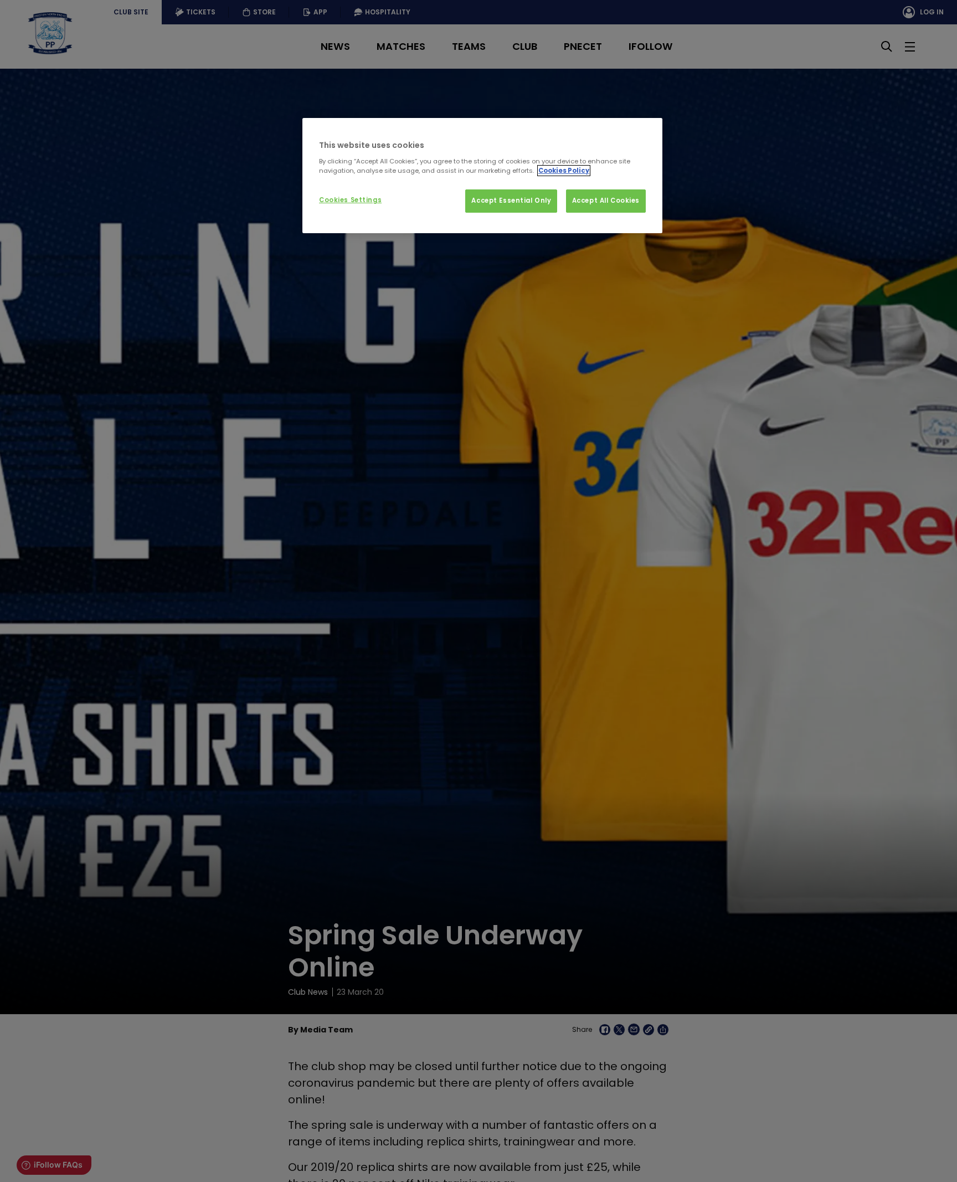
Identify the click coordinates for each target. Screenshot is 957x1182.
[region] (482, 175)
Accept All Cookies (606, 200)
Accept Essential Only (511, 200)
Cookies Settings (350, 200)
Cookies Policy (563, 170)
